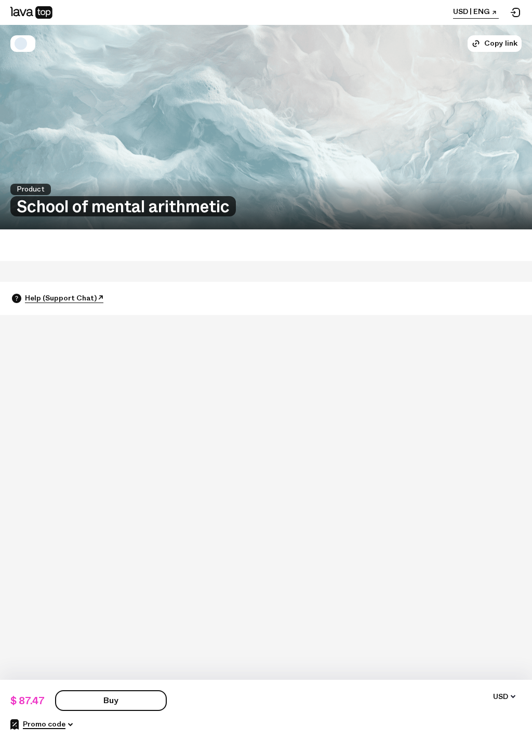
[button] (21, 43)
